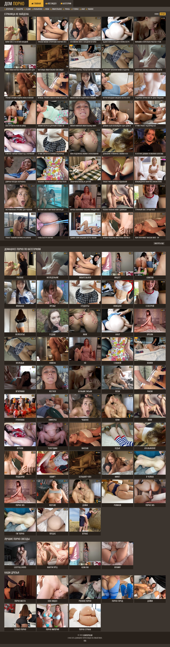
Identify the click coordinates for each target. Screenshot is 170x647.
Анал (83, 9)
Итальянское (37, 9)
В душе (28, 9)
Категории (66, 3)
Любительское (57, 9)
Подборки (19, 9)
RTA (85, 640)
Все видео (52, 3)
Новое (157, 14)
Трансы (67, 9)
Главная (37, 3)
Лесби (47, 9)
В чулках (75, 9)
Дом (14, 3)
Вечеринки (9, 9)
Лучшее (162, 14)
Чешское (90, 9)
